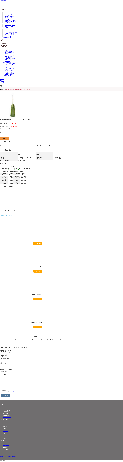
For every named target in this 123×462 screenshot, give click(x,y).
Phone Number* (4, 380)
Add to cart (38, 325)
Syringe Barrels (5, 27)
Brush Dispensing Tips (9, 14)
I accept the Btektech (10, 391)
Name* (2, 371)
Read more (37, 241)
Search (1, 85)
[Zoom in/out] (0, 460)
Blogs (1, 80)
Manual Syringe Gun (9, 36)
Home (1, 89)
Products (3, 9)
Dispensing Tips (6, 11)
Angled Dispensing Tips (9, 51)
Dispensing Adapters (7, 37)
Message (3, 388)
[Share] (3, 460)
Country (3, 377)
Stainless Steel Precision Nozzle (11, 21)
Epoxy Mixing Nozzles (7, 23)
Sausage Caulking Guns (9, 33)
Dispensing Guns (6, 28)
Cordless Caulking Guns (9, 68)
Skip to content (3, 0)
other (5, 89)
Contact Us (2, 82)
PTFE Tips (7, 15)
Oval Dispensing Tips (9, 19)
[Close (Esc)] (4, 460)
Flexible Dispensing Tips (9, 16)
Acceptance (4, 390)
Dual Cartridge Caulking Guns (11, 32)
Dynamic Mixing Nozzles (10, 25)
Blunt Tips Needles (8, 17)
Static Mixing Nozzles (9, 26)
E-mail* (2, 374)
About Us (2, 79)
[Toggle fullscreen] (1, 460)
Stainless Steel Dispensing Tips (11, 20)
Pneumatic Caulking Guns (10, 34)
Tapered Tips (7, 22)
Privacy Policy (16, 391)
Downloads (2, 81)
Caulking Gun (7, 31)
